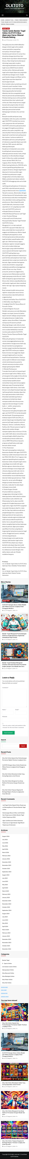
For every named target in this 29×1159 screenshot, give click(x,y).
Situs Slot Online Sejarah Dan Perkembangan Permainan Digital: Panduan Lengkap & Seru (14, 759)
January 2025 (6, 897)
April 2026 (5, 849)
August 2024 (5, 913)
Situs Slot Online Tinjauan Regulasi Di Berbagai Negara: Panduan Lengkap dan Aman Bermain (13, 791)
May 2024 (5, 923)
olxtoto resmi (4, 996)
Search (3, 740)
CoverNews (23, 1154)
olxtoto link (4, 993)
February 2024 (6, 933)
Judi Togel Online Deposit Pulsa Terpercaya (14, 805)
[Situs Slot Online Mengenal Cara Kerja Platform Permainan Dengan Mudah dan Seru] (14, 1100)
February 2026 (6, 855)
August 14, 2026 (11, 668)
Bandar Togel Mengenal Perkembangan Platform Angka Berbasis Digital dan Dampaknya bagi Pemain (14, 635)
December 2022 (6, 949)
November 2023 (6, 942)
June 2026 (5, 842)
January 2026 (6, 859)
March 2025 (5, 891)
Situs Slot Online (6, 982)
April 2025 (5, 888)
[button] (2, 15)
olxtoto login (4, 987)
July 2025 (5, 878)
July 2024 (5, 916)
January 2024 (6, 936)
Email (17, 709)
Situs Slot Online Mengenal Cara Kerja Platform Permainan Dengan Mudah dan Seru (13, 783)
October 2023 (6, 945)
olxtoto (14, 5)
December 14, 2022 (12, 40)
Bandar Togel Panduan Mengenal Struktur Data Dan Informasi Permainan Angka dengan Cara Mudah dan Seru (14, 664)
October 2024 (6, 907)
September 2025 (6, 871)
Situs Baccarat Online (8, 973)
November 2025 (6, 865)
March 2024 (5, 929)
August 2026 (5, 836)
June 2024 (5, 920)
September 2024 (6, 910)
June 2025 (5, 881)
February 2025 (6, 894)
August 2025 (5, 875)
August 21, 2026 (11, 610)
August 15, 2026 (11, 639)
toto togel (4, 990)
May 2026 (5, 846)
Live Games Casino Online (9, 966)
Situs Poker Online (7, 979)
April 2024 (5, 926)
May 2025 (5, 884)
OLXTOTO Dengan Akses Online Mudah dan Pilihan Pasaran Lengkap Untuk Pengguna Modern (14, 606)
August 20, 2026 (11, 1116)
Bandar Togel (6, 28)
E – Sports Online (7, 963)
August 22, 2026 (11, 1028)
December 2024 (6, 900)
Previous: (14, 564)
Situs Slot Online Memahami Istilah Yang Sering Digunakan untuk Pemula (13, 775)
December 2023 (6, 939)
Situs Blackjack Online (8, 976)
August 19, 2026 (11, 1146)
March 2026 (5, 852)
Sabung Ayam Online (8, 970)
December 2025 (6, 862)
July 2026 (5, 839)
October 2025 (6, 868)
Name (4, 709)
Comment (5, 687)
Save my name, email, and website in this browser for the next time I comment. (14, 726)
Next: (14, 572)
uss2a (5, 40)
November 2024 (6, 904)
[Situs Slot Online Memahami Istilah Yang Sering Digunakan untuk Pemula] (14, 1072)
